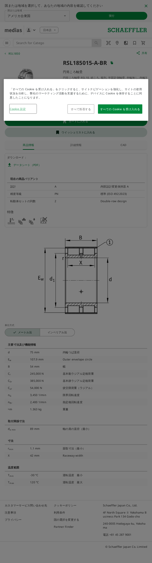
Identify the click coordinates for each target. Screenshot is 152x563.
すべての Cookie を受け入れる (120, 109)
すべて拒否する (81, 109)
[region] (76, 100)
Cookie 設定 (18, 109)
